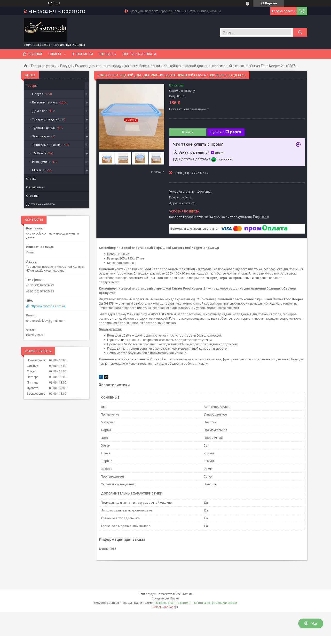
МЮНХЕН (39, 170)
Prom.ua (187, 594)
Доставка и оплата (139, 54)
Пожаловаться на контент (173, 603)
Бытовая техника (45, 102)
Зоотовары (41, 136)
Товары (54, 54)
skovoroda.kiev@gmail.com (45, 320)
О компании (82, 54)
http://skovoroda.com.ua (48, 306)
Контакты (108, 54)
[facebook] (101, 378)
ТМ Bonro (39, 153)
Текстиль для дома (46, 145)
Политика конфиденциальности (215, 603)
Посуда (66, 66)
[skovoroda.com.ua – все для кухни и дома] (45, 30)
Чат (314, 623)
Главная (35, 54)
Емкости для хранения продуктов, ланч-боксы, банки (117, 66)
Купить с (217, 132)
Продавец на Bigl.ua (166, 598)
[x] (106, 378)
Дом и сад (39, 111)
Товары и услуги (43, 66)
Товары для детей (45, 119)
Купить (187, 132)
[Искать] (300, 32)
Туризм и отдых (43, 128)
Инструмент (41, 162)
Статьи (31, 179)
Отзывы (32, 195)
